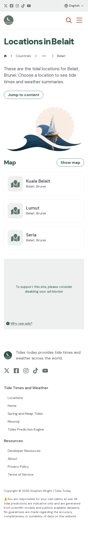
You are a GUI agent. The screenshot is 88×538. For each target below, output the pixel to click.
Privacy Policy (18, 466)
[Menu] (80, 20)
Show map (70, 162)
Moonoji (13, 421)
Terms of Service (20, 474)
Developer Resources (24, 451)
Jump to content (23, 94)
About (12, 458)
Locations (15, 398)
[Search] (69, 20)
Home (12, 405)
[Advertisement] (44, 289)
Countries (23, 56)
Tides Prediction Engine (26, 429)
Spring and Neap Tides (25, 413)
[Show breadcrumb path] (44, 56)
